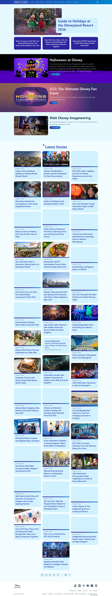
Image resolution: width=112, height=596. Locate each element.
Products (68, 2)
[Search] (97, 2)
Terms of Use (44, 593)
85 (65, 575)
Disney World (40, 2)
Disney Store (85, 590)
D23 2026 (31, 2)
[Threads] (96, 585)
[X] (92, 585)
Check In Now (55, 74)
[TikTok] (75, 585)
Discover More (55, 127)
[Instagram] (83, 585)
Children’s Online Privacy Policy (80, 593)
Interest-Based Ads (93, 595)
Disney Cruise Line (58, 2)
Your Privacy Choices (58, 593)
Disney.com (95, 590)
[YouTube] (79, 585)
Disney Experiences (72, 590)
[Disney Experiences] (17, 586)
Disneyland (48, 2)
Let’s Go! (54, 102)
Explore (76, 2)
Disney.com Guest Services (92, 593)
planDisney (79, 590)
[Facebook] (87, 585)
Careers (90, 590)
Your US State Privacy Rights (68, 593)
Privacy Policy (50, 593)
